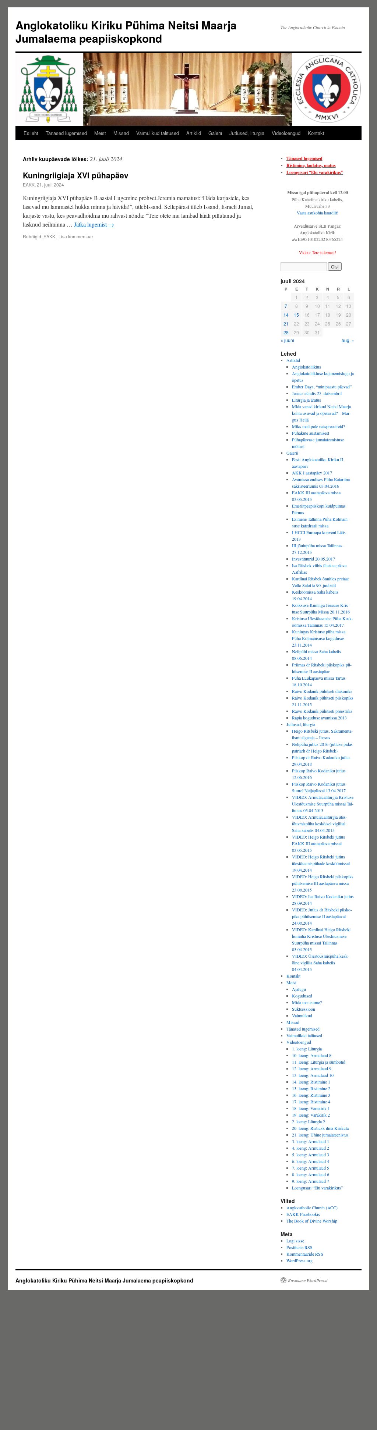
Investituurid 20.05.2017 (313, 559)
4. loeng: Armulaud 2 (310, 1148)
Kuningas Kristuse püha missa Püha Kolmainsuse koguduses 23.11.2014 (318, 638)
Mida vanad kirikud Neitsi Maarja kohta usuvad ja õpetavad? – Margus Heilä (321, 413)
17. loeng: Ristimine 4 (311, 1101)
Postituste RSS (299, 1247)
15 (296, 315)
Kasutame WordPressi (307, 1280)
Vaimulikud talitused (157, 132)
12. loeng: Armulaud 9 (311, 1068)
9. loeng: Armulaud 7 (310, 1181)
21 (286, 323)
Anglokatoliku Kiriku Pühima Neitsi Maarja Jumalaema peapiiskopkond (126, 31)
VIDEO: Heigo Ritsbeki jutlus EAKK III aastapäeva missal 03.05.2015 (318, 843)
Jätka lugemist (94, 224)
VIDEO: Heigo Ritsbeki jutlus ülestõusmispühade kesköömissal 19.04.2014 (321, 863)
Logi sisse (295, 1241)
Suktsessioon (303, 1009)
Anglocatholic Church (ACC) (312, 1207)
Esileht (31, 132)
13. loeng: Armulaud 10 (313, 1075)
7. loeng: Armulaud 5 (310, 1168)
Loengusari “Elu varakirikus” (314, 172)
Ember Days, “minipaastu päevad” (322, 386)
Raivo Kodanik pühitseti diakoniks (322, 691)
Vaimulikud (302, 1015)
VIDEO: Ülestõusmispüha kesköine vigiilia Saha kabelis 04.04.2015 (320, 962)
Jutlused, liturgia (246, 132)
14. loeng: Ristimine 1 (311, 1082)
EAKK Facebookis (303, 1214)
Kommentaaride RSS (304, 1254)
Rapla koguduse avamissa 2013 (319, 718)
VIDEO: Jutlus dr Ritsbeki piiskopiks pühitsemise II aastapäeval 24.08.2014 (322, 916)
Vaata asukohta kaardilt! (317, 213)
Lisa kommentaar (76, 236)
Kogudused (302, 996)
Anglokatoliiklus (306, 367)
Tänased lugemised (66, 132)
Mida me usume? (307, 1002)
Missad (121, 132)
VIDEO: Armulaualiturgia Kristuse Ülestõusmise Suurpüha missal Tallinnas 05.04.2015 (322, 803)
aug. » (348, 340)
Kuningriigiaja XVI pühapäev (75, 175)
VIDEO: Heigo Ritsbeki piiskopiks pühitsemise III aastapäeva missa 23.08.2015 (322, 883)
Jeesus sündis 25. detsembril (317, 393)
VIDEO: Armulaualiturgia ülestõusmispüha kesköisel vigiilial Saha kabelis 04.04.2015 (319, 823)
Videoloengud (286, 132)
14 (286, 315)
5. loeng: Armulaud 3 (310, 1154)
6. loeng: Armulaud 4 (310, 1161)
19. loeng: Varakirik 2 (311, 1115)
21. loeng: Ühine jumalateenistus (320, 1135)
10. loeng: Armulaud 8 (311, 1055)
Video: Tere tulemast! (317, 252)
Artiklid (193, 132)
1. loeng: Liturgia (307, 1049)
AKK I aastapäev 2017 (312, 473)
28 (286, 332)
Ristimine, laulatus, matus (311, 165)
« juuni (287, 340)
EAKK (29, 184)
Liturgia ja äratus (306, 400)
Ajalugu (299, 989)
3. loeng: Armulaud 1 (310, 1141)
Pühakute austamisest (310, 433)
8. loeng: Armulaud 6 (310, 1174)
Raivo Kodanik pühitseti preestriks (322, 711)
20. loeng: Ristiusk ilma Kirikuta (320, 1128)
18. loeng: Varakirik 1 (311, 1108)
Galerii (215, 132)
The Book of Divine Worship (311, 1221)
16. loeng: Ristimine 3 (311, 1095)
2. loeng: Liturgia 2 (308, 1121)
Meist (100, 132)
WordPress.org (299, 1260)
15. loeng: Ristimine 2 (311, 1088)
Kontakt (316, 132)
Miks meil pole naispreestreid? (318, 426)
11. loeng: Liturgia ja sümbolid (318, 1062)
